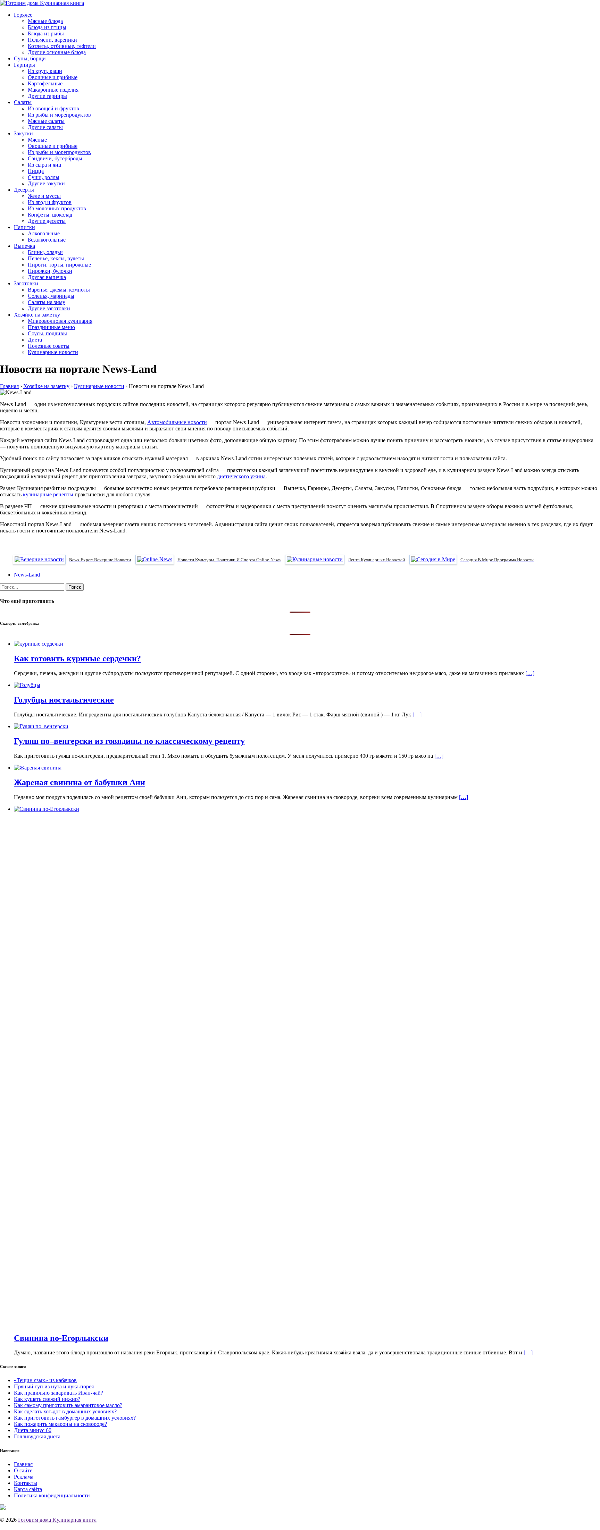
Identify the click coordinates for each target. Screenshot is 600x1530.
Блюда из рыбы (46, 33)
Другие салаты (45, 127)
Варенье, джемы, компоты (59, 290)
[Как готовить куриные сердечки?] (38, 644)
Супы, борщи (30, 58)
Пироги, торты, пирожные (59, 265)
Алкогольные (44, 233)
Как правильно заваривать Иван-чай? (58, 1393)
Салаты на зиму (46, 302)
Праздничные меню (51, 327)
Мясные (37, 140)
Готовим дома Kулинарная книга (57, 1520)
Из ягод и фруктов (50, 202)
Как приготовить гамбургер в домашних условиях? (75, 1418)
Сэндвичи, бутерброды (55, 158)
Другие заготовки (49, 308)
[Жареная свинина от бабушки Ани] (37, 768)
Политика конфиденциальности (52, 1495)
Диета (35, 340)
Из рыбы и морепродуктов (59, 115)
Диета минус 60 (32, 1430)
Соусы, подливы (47, 333)
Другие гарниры (47, 96)
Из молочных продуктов (57, 208)
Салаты (23, 102)
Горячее (23, 15)
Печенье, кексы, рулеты (56, 258)
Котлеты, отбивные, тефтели (62, 46)
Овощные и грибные (52, 77)
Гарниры (24, 65)
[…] (529, 673)
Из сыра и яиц (44, 165)
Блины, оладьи (45, 252)
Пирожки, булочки (50, 271)
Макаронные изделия (53, 90)
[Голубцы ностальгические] (27, 685)
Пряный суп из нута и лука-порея (54, 1386)
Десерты (24, 190)
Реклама (23, 1477)
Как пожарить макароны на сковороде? (60, 1424)
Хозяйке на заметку (37, 315)
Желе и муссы (44, 196)
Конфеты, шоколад (50, 215)
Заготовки (26, 283)
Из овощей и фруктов (53, 108)
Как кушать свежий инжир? (47, 1399)
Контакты (25, 1483)
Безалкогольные (47, 240)
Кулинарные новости (53, 352)
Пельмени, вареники (52, 40)
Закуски (23, 133)
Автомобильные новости (177, 422)
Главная (23, 1464)
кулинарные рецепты (48, 494)
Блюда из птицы (47, 27)
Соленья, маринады (51, 296)
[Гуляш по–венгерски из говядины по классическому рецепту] (41, 726)
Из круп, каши (45, 71)
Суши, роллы (43, 177)
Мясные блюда (45, 21)
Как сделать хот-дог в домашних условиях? (65, 1411)
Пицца (36, 171)
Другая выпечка (47, 277)
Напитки (24, 227)
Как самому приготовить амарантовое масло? (68, 1405)
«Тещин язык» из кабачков (45, 1380)
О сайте (23, 1470)
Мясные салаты (46, 121)
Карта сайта (28, 1489)
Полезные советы (48, 346)
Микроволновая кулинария (60, 321)
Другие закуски (46, 183)
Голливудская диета (37, 1436)
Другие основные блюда (57, 52)
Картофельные (45, 83)
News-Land (27, 575)
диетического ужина (241, 476)
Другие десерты (47, 221)
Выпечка (24, 246)
